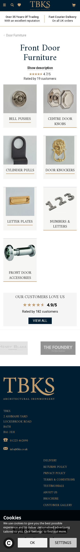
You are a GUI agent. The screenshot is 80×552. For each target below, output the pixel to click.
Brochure (51, 499)
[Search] (12, 5)
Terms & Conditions (59, 480)
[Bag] (74, 5)
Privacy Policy (54, 473)
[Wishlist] (20, 5)
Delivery (50, 461)
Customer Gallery (57, 505)
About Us (50, 493)
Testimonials (53, 486)
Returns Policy (55, 467)
